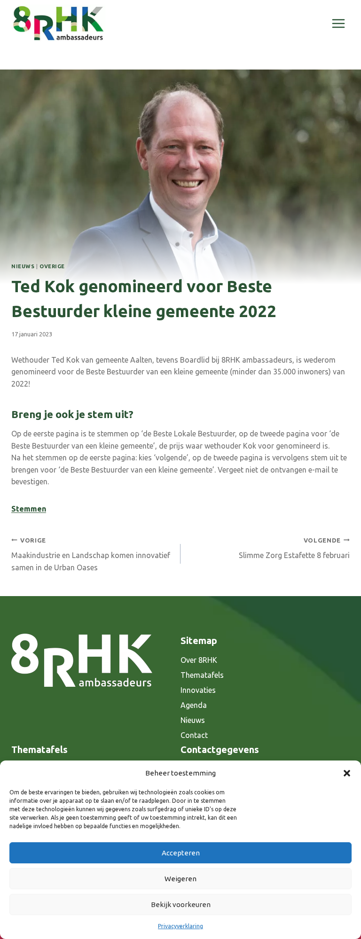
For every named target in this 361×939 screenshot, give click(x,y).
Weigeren (180, 879)
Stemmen (28, 508)
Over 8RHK (198, 660)
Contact (194, 735)
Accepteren (181, 853)
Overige (52, 266)
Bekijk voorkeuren (181, 904)
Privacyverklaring (180, 926)
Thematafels (202, 675)
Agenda (193, 705)
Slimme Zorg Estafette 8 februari (294, 548)
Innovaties (198, 690)
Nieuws (22, 266)
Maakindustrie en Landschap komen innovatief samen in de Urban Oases (90, 554)
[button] (347, 773)
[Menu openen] (338, 23)
